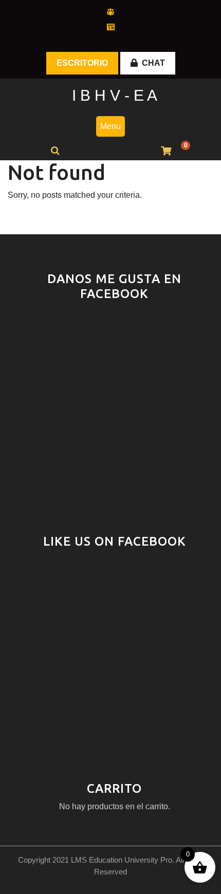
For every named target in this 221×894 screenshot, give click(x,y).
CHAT (153, 63)
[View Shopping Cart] (166, 151)
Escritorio (82, 63)
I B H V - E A (114, 95)
